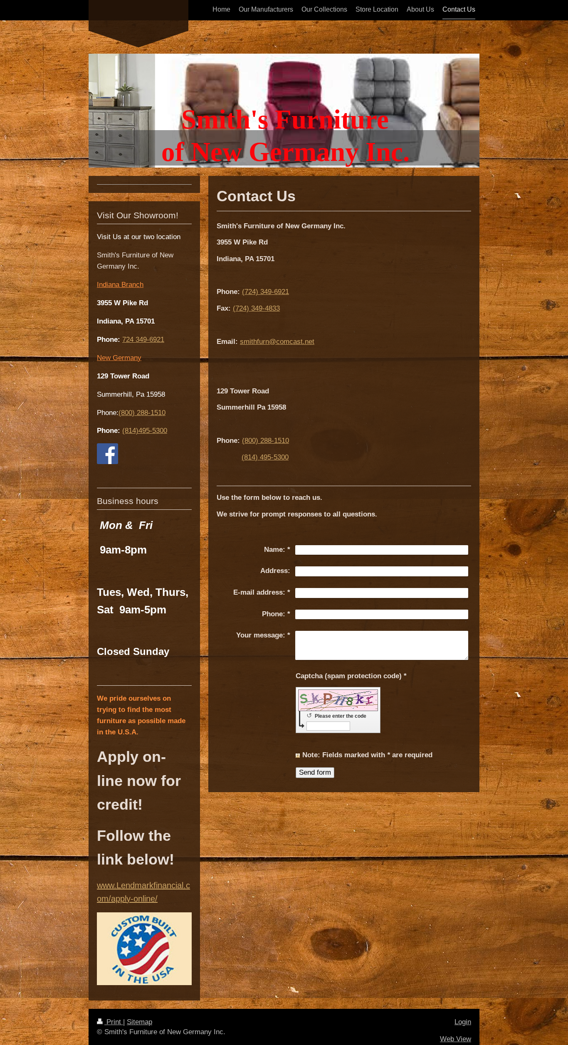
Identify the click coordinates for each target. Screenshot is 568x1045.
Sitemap (139, 1022)
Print (113, 1022)
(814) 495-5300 (265, 457)
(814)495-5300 (144, 431)
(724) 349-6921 (265, 292)
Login (462, 1022)
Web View (455, 1039)
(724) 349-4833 (256, 308)
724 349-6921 (143, 339)
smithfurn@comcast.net (277, 342)
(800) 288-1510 (265, 441)
